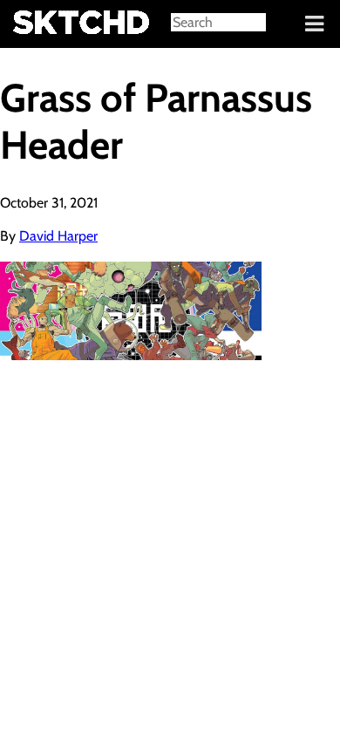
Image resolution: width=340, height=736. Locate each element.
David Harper (58, 236)
